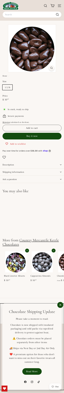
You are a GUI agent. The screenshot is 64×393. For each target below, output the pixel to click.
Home (5, 76)
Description (8, 164)
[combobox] (32, 14)
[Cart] (52, 5)
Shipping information (13, 172)
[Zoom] (51, 68)
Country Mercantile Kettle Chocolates (31, 242)
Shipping (6, 122)
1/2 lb (7, 87)
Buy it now (32, 136)
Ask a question (10, 179)
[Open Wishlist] (32, 157)
